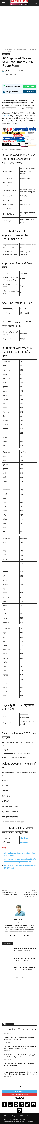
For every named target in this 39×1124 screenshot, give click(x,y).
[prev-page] (3, 1080)
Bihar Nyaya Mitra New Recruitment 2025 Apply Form (10, 895)
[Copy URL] (24, 79)
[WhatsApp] (10, 79)
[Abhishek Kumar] (3, 71)
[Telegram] (16, 1104)
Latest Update (9, 49)
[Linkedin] (17, 935)
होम (3, 49)
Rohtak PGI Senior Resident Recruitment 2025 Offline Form (30, 895)
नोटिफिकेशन (5, 116)
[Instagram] (14, 935)
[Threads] (19, 1110)
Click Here (24, 838)
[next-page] (6, 1080)
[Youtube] (28, 935)
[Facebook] (15, 79)
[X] (20, 79)
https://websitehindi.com (19, 922)
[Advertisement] (19, 26)
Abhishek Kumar (10, 71)
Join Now (30, 86)
